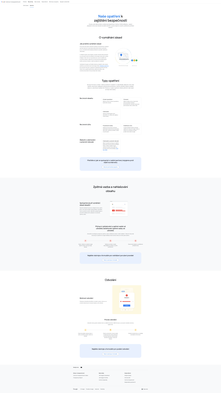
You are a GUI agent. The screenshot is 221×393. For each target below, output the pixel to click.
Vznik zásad (25, 5)
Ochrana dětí (127, 377)
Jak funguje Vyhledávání (104, 375)
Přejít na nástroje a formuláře (110, 260)
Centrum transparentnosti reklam (80, 375)
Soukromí (97, 389)
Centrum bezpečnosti (129, 380)
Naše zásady (37, 1)
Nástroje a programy (54, 1)
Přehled (25, 1)
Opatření (32, 5)
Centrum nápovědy (103, 380)
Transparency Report (78, 377)
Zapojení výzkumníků (64, 1)
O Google (82, 389)
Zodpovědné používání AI (129, 382)
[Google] (75, 389)
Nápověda (145, 389)
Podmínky (102, 389)
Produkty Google (90, 389)
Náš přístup (30, 1)
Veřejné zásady (127, 375)
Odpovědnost (44, 1)
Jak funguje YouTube (103, 377)
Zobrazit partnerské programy (110, 167)
